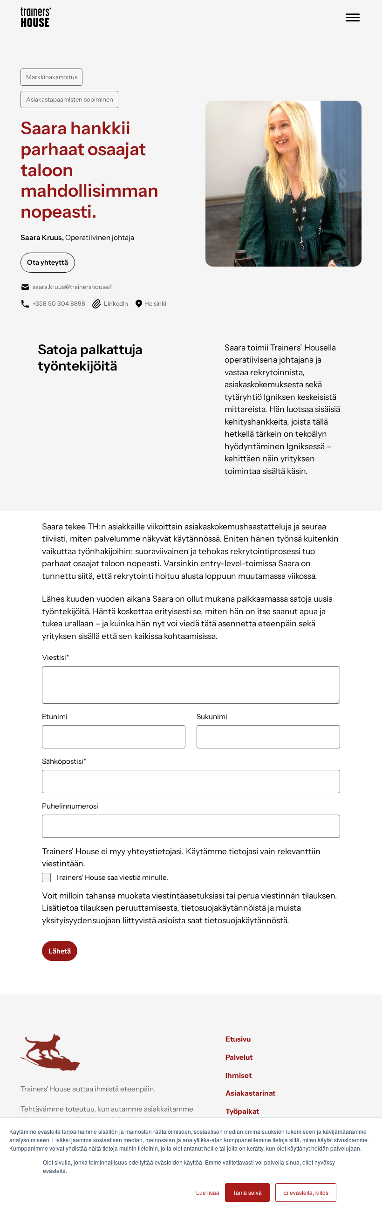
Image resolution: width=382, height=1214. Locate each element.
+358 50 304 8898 (59, 303)
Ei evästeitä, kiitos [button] (305, 1192)
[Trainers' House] (35, 24)
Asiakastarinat (250, 1093)
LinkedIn (116, 303)
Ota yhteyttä (47, 262)
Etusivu (238, 1039)
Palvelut (238, 1057)
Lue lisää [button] (207, 1192)
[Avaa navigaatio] (353, 17)
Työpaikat (242, 1111)
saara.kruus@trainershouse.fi (73, 286)
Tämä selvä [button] (247, 1192)
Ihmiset (238, 1075)
